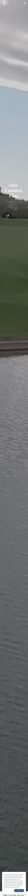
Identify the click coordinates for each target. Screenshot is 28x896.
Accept (19, 890)
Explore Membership (14, 201)
